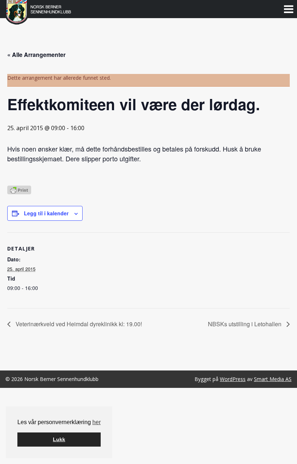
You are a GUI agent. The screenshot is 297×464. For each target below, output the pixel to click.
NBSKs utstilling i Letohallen (245, 324)
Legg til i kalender (46, 213)
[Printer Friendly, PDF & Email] (19, 189)
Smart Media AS (273, 379)
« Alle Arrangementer (36, 54)
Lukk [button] (59, 439)
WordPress (233, 379)
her (96, 422)
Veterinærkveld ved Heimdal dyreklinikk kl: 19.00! (78, 324)
